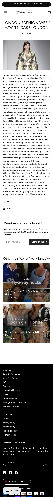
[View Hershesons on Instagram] (4, 473)
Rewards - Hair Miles (12, 390)
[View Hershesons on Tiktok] (10, 473)
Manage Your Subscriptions (15, 403)
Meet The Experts (10, 378)
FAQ (4, 382)
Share (9, 209)
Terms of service (10, 435)
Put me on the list (39, 242)
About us (7, 370)
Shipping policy (10, 431)
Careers (6, 395)
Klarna (6, 419)
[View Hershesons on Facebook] (16, 473)
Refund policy (9, 427)
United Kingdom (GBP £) (16, 481)
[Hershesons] (25, 12)
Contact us (7, 415)
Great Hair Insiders (11, 407)
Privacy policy (9, 423)
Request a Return (10, 399)
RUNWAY (9, 202)
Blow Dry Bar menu (11, 374)
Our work (7, 386)
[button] (43, 12)
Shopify (27, 488)
